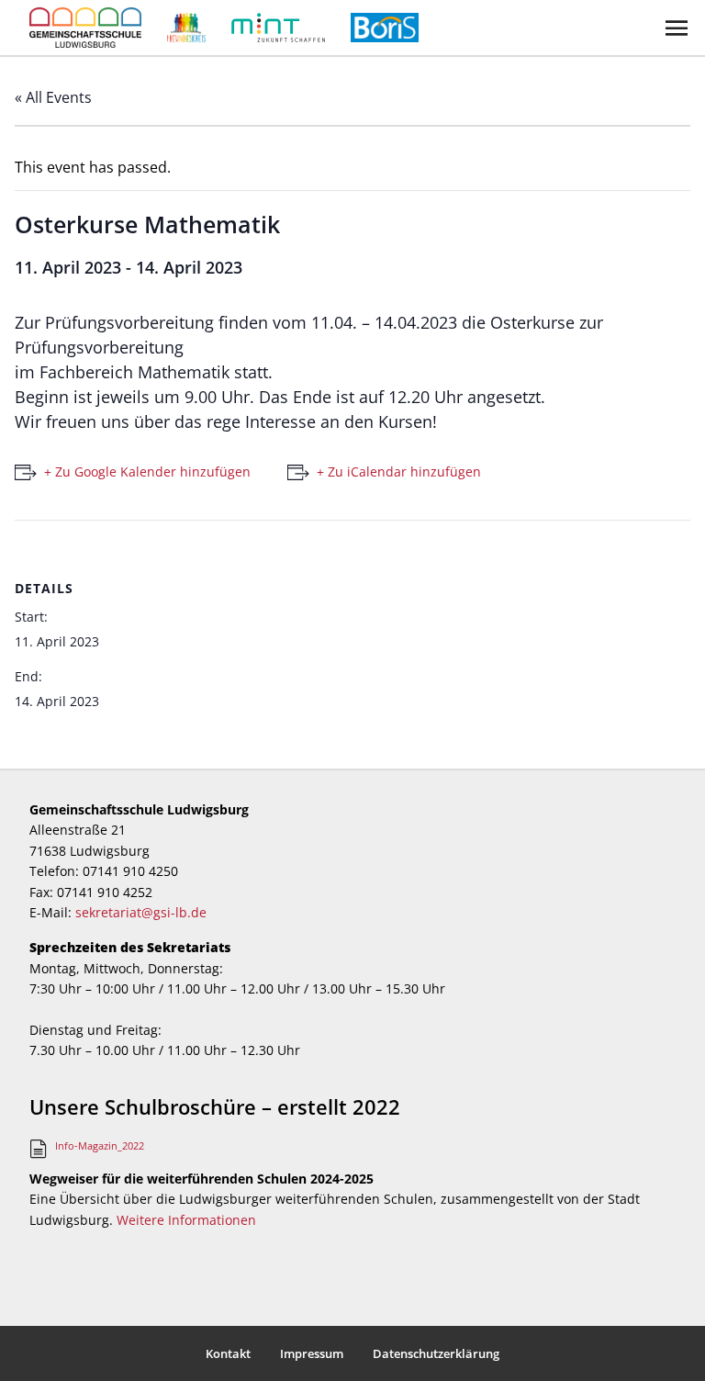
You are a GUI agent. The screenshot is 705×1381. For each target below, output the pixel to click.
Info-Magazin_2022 (99, 1145)
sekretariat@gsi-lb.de (141, 912)
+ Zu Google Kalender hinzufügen (147, 471)
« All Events (53, 97)
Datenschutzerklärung (436, 1353)
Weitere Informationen (186, 1220)
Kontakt (228, 1353)
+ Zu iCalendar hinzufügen (399, 471)
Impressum (311, 1353)
